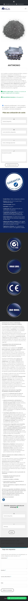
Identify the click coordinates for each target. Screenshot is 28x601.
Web (2, 583)
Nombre (3, 570)
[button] (17, 598)
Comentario (4, 558)
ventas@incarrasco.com (10, 4)
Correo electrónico (6, 576)
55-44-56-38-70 (20, 4)
